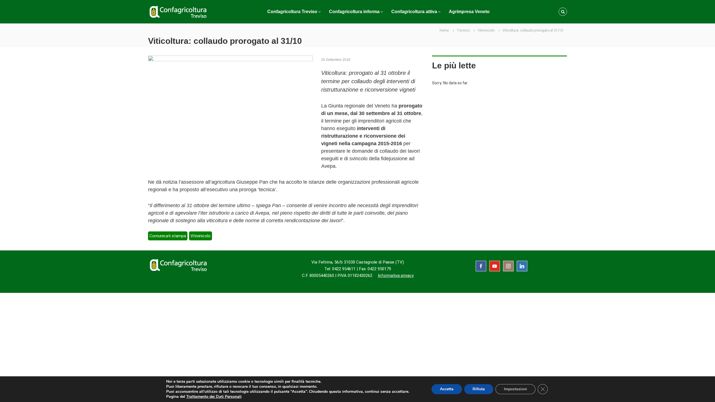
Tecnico (463, 30)
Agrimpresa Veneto (469, 11)
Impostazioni (515, 389)
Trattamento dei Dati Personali (214, 396)
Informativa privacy (396, 275)
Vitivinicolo (486, 30)
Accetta (447, 389)
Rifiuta (479, 389)
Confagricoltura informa (354, 11)
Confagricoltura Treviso (292, 11)
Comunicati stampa (167, 236)
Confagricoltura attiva (414, 11)
